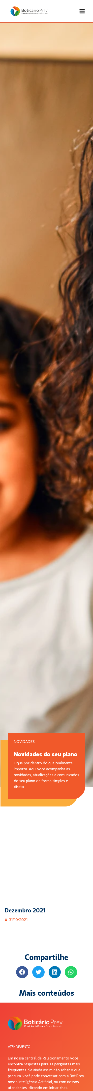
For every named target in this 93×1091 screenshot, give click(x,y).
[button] (22, 972)
